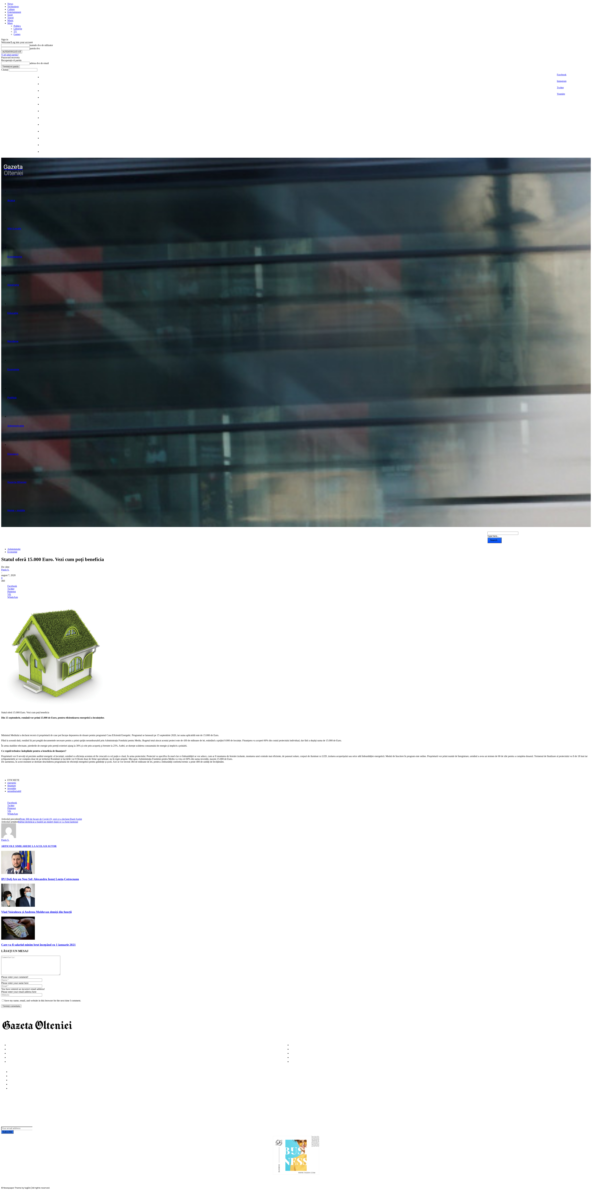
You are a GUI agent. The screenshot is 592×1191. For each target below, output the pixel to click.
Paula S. (5, 569)
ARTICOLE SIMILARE (14, 846)
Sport (10, 15)
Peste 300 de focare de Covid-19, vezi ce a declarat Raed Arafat (51, 819)
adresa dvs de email (39, 63)
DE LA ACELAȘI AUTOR (42, 846)
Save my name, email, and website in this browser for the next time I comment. (42, 1000)
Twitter (560, 87)
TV (15, 31)
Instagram (561, 81)
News (10, 3)
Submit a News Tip (19, 1084)
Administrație (14, 549)
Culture (11, 9)
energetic (11, 783)
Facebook (561, 74)
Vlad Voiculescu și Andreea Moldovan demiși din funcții (36, 912)
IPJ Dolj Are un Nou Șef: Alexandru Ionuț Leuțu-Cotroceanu (40, 879)
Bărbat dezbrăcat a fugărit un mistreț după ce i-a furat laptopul (48, 821)
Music (10, 20)
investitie (11, 788)
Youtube (561, 94)
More (10, 23)
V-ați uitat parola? (9, 54)
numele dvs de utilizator (41, 45)
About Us (14, 1076)
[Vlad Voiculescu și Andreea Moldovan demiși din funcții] (18, 906)
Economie (12, 552)
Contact (13, 1088)
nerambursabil (14, 791)
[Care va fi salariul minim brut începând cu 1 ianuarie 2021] (18, 939)
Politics (17, 26)
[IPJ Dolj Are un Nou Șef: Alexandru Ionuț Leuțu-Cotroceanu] (18, 873)
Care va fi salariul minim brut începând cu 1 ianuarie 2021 (38, 944)
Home (12, 1071)
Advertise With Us (19, 1080)
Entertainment (14, 12)
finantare (11, 785)
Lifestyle (18, 28)
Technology (13, 6)
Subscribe (7, 1132)
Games (17, 34)
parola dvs (35, 48)
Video (10, 1061)
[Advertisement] (37, 726)
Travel (10, 17)
